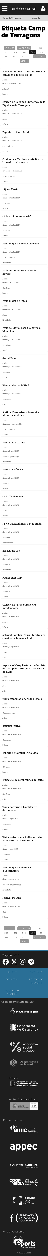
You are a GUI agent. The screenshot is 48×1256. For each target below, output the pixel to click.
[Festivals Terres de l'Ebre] (24, 1201)
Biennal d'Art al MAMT (15, 385)
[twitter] (14, 963)
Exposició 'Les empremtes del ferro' (23, 779)
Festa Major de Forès (14, 300)
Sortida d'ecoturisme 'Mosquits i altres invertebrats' (21, 414)
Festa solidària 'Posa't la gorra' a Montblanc (21, 329)
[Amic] (24, 1131)
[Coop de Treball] (24, 1065)
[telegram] (31, 963)
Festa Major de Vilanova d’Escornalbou (16, 869)
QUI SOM (12, 971)
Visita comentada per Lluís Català (22, 698)
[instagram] (22, 963)
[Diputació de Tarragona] (24, 1012)
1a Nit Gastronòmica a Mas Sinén (21, 523)
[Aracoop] (24, 1047)
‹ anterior (24, 48)
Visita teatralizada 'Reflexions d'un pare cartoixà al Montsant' (22, 839)
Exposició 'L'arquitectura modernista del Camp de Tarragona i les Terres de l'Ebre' (23, 668)
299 (40, 48)
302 (24, 52)
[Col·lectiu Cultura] (24, 1166)
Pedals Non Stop (12, 577)
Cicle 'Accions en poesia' (16, 216)
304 (41, 52)
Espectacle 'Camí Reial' (15, 132)
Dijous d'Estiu (10, 189)
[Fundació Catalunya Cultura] (24, 1219)
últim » (24, 61)
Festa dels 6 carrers (13, 442)
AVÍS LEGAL (12, 979)
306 (15, 56)
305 (6, 56)
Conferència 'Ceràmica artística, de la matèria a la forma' (23, 160)
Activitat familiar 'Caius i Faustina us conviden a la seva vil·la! (23, 73)
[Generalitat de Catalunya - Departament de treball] (24, 1086)
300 (6, 52)
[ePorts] (24, 1242)
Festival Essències (12, 469)
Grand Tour (9, 358)
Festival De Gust (11, 897)
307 (23, 56)
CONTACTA (36, 971)
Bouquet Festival (11, 725)
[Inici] (24, 9)
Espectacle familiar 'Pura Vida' (20, 752)
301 (15, 52)
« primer (9, 48)
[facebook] (5, 963)
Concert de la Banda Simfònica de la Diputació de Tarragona (23, 103)
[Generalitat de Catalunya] (24, 1030)
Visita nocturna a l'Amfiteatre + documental (20, 808)
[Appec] (24, 1148)
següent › (39, 56)
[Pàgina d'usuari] (43, 10)
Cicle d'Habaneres (12, 496)
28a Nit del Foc (11, 550)
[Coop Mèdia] (24, 1184)
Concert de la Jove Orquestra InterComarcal (19, 606)
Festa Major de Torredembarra (20, 243)
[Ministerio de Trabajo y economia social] (24, 1107)
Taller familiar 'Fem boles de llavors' (19, 272)
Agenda (36, 18)
